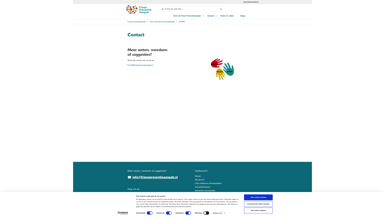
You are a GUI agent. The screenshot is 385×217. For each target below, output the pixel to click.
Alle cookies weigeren (258, 210)
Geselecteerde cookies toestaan (258, 204)
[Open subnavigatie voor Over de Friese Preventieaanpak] (203, 15)
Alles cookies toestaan (258, 197)
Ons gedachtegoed (202, 187)
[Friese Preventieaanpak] (138, 9)
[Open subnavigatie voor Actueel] (216, 15)
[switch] (167, 213)
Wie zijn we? (199, 180)
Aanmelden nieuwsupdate (205, 190)
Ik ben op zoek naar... (174, 9)
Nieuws (198, 176)
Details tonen (217, 213)
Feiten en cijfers (227, 16)
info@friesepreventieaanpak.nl (141, 65)
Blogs (243, 16)
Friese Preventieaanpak (137, 22)
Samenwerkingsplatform (251, 2)
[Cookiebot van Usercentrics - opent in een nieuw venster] (123, 213)
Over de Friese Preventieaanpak (187, 16)
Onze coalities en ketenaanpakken (208, 183)
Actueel (210, 16)
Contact (182, 22)
